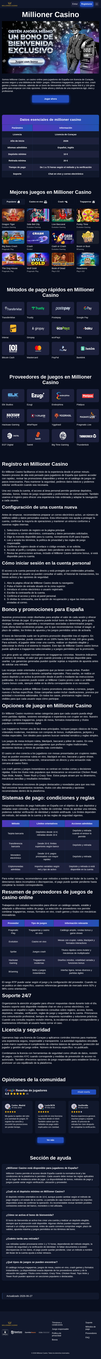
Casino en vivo (36, 202)
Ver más (50, 1140)
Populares (11, 202)
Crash (61, 202)
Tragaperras (85, 202)
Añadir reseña (84, 1092)
